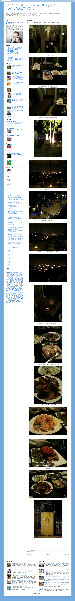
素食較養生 (9, 297)
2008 (8, 265)
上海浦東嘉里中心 (18, 277)
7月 (8, 254)
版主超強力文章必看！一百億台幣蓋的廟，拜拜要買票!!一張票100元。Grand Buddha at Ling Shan (15, 59)
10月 (8, 250)
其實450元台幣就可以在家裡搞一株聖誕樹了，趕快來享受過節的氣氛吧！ (15, 235)
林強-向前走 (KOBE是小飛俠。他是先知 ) (14, 243)
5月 (8, 257)
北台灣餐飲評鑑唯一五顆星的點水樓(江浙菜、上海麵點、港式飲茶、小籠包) (15, 196)
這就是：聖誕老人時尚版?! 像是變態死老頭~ (14, 202)
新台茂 (7, 292)
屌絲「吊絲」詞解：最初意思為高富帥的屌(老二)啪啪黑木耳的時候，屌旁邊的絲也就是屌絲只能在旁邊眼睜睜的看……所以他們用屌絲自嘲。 (17, 100)
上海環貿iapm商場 (19, 278)
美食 (12, 297)
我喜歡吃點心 (11, 289)
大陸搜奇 (11, 284)
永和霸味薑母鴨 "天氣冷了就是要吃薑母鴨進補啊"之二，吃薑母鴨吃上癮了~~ (15, 212)
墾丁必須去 (19, 283)
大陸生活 (16, 284)
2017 (8, 183)
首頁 (48, 554)
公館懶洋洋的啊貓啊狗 (11, 224)
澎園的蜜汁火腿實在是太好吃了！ (13, 206)
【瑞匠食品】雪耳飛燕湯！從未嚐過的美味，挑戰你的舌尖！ (17, 83)
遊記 (15, 300)
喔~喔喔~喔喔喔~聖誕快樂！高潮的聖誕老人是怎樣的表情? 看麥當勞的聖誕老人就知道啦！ (15, 239)
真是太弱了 (18, 296)
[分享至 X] (32, 550)
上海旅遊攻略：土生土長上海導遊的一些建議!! (14, 48)
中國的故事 (21, 280)
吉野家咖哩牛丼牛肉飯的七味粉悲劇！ (14, 201)
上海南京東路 (12, 273)
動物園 (14, 281)
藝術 (13, 298)
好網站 (7, 286)
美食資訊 (17, 297)
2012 (8, 190)
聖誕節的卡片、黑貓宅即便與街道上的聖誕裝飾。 (15, 203)
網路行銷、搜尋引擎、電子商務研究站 (13, 153)
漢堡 (9, 295)
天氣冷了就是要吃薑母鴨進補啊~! (13, 229)
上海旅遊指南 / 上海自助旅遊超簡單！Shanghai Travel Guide (13, 50)
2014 (8, 187)
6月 (8, 255)
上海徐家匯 (15, 275)
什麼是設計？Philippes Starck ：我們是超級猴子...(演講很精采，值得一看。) (15, 231)
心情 (20, 287)
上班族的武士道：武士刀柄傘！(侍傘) (13, 217)
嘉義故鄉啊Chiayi (13, 283)
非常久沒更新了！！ (10, 116)
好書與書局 (12, 285)
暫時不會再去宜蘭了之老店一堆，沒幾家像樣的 (19, 563)
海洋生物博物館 (20, 294)
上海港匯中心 (12, 278)
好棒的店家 (19, 285)
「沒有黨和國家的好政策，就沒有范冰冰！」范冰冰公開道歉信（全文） (17, 123)
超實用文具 (17, 299)
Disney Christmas (10, 225)
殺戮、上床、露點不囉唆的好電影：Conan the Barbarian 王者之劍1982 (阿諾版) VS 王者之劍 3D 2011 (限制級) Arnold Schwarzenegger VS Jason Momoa (24, 575)
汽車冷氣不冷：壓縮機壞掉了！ (12, 213)
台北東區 (13, 282)
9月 (8, 251)
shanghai (8, 272)
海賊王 (7, 295)
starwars (15, 272)
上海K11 (19, 272)
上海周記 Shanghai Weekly (17, 274)
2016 (8, 184)
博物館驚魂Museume (19, 281)
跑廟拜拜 (22, 299)
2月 (8, 261)
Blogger (39, 593)
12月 (8, 194)
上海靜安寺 (12, 280)
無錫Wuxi (18, 295)
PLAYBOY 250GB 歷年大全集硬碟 (13, 247)
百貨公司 (11, 296)
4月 (8, 258)
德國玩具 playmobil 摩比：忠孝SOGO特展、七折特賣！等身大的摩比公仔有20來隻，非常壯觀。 (15, 199)
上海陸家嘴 (18, 279)
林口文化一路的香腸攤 (11, 205)
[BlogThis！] (31, 550)
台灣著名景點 (19, 282)
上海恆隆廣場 (20, 275)
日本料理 (14, 292)
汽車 (12, 294)
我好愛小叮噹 (18, 289)
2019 (8, 180)
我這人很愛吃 (31, 551)
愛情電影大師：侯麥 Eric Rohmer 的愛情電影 (15, 242)
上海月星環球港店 (11, 277)
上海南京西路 (18, 273)
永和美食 (8, 294)
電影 (22, 300)
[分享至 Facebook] (33, 550)
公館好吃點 (9, 281)
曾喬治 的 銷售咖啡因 (10, 128)
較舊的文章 (67, 554)
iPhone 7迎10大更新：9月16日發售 (17, 154)
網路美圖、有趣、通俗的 (11, 121)
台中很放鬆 (9, 282)
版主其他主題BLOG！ (10, 57)
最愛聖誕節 (14, 293)
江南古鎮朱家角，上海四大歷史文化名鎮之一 (14, 53)
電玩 (9, 301)
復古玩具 (15, 287)
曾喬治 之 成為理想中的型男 (11, 160)
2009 (8, 264)
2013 (8, 188)
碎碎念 (22, 296)
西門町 (19, 298)
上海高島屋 (17, 280)
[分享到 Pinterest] (34, 550)
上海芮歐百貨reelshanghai (10, 279)
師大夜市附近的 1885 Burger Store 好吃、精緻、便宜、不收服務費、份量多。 (15, 222)
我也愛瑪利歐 (19, 288)
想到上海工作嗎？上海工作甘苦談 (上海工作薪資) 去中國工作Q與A (17, 94)
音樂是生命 (14, 301)
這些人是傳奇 (10, 300)
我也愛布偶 (13, 288)
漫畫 (12, 295)
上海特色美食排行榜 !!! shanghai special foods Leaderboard (12, 52)
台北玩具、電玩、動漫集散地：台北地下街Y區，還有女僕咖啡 (21, 580)
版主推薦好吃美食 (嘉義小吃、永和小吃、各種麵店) (15, 56)
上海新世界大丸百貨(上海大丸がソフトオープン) (13, 276)
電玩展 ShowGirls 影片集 (11, 60)
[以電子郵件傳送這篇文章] (29, 550)
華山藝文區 (9, 298)
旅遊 (10, 292)
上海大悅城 (10, 275)
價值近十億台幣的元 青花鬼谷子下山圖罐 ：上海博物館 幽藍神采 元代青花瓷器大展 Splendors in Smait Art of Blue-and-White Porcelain (17, 72)
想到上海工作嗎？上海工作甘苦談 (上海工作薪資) (14, 47)
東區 (18, 293)
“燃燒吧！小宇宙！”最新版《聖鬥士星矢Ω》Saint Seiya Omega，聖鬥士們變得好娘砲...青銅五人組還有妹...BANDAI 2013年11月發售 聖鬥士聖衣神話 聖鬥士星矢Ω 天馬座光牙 (17, 78)
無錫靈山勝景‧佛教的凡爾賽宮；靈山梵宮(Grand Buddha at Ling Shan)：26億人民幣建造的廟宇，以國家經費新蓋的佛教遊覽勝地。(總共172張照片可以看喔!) (17, 107)
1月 (8, 262)
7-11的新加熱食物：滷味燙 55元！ (13, 210)
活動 (15, 294)
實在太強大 (12, 286)
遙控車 (19, 300)
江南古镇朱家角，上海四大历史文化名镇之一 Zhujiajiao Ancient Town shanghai (17, 66)
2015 (8, 186)
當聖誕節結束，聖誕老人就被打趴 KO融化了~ (15, 197)
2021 (8, 177)
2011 (8, 191)
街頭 (16, 298)
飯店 (12, 302)
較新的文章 (29, 554)
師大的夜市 (18, 286)
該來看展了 (11, 299)
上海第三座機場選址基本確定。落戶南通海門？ (19, 586)
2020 (8, 179)
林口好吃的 (22, 293)
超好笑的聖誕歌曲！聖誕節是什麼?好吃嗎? (14, 218)
